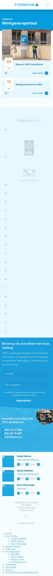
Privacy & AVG (17, 559)
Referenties (10, 564)
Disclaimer (27, 505)
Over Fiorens (11, 536)
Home (8, 533)
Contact (9, 570)
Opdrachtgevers (13, 546)
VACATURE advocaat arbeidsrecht (21, 572)
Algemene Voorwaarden (26, 502)
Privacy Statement (26, 507)
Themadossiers (12, 551)
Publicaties (10, 549)
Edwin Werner (24, 456)
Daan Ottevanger (26, 485)
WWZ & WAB (17, 557)
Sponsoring (10, 567)
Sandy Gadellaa (25, 471)
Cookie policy (26, 510)
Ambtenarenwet (18, 562)
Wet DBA (15, 554)
